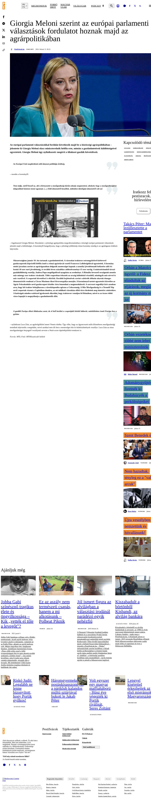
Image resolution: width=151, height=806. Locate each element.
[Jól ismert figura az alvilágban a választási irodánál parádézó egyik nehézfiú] (94, 586)
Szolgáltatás (121, 779)
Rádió (133, 779)
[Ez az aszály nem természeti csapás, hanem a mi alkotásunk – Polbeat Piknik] (56, 586)
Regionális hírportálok (55, 779)
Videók (84, 738)
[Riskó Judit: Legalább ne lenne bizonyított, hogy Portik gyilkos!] (6, 680)
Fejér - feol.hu (76, 787)
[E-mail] (3, 43)
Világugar (79, 6)
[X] (135, 6)
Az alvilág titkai (121, 623)
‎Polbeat (42, 628)
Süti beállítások (89, 747)
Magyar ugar (65, 5)
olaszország (128, 155)
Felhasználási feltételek (70, 744)
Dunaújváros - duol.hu (78, 784)
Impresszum (46, 734)
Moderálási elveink (69, 748)
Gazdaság (83, 779)
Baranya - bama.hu (51, 787)
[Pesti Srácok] (10, 6)
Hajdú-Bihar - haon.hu (78, 793)
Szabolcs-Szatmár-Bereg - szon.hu (107, 796)
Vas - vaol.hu (127, 787)
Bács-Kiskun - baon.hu (52, 784)
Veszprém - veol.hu (129, 790)
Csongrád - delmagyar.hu (52, 796)
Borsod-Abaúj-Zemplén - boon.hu (55, 793)
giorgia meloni (138, 148)
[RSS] (140, 6)
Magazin (96, 779)
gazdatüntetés (129, 152)
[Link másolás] (3, 50)
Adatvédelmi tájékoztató (66, 735)
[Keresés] (111, 6)
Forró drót (53, 5)
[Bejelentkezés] (117, 5)
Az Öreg (141, 260)
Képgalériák (86, 742)
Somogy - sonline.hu (103, 793)
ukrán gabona (128, 159)
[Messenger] (3, 23)
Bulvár (108, 779)
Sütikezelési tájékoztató (70, 740)
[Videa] (124, 6)
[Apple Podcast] (30, 765)
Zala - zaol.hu (127, 793)
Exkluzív (55, 706)
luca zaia (127, 148)
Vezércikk (143, 462)
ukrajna (138, 155)
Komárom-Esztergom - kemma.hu (107, 787)
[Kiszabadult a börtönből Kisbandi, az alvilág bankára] (132, 586)
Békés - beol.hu (50, 790)
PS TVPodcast (87, 734)
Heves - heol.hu (76, 796)
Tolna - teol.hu (128, 784)
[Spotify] (25, 765)
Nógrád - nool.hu (102, 790)
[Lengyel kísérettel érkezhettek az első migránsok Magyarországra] (120, 680)
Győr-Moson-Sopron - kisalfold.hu (81, 790)
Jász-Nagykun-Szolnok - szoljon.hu (107, 784)
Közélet (71, 779)
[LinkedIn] (3, 37)
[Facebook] (130, 6)
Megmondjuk (39, 6)
